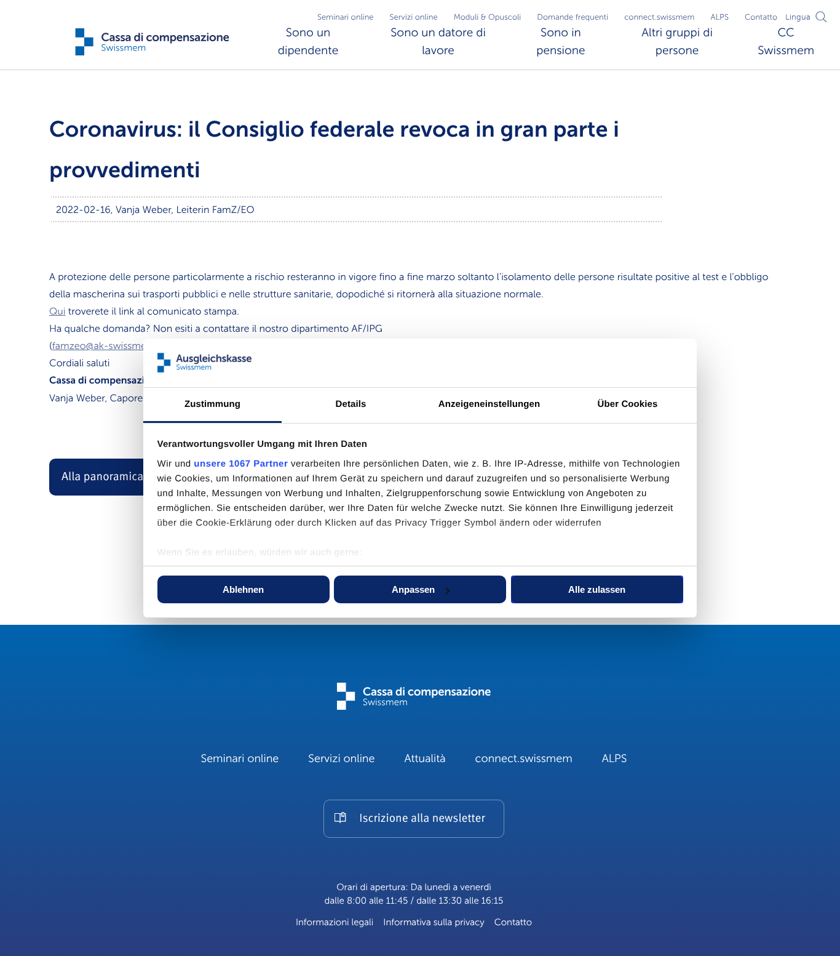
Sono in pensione (560, 41)
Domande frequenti (572, 17)
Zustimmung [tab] (212, 404)
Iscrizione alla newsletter (422, 819)
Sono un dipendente (308, 41)
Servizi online (414, 17)
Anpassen (413, 589)
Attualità (425, 759)
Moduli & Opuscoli (487, 17)
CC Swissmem (786, 41)
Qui (57, 311)
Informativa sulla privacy (434, 923)
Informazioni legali (334, 923)
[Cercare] (821, 16)
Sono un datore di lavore (438, 41)
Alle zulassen (596, 589)
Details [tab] (351, 404)
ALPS (719, 17)
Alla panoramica (102, 477)
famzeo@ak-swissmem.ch (110, 345)
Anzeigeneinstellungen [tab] (489, 404)
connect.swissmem (659, 17)
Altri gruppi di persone (676, 41)
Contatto (761, 17)
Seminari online (345, 17)
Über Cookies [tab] (628, 404)
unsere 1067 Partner (241, 464)
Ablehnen (243, 589)
